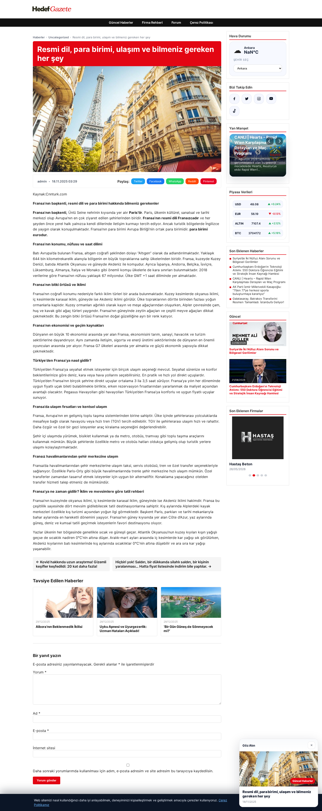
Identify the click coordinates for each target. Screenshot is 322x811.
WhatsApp (175, 181)
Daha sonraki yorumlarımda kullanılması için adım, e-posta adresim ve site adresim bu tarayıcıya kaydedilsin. (123, 771)
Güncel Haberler (121, 22)
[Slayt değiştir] (250, 475)
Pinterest (208, 181)
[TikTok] (234, 111)
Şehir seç (241, 59)
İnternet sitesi (44, 748)
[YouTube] (271, 99)
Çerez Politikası (201, 22)
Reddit (192, 181)
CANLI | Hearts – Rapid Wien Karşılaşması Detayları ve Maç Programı (259, 280)
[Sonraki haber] (279, 141)
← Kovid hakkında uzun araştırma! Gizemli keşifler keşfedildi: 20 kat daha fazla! (71, 564)
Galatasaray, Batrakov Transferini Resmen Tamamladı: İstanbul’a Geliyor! (258, 300)
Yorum (39, 672)
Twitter (138, 181)
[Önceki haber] (270, 141)
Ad (36, 713)
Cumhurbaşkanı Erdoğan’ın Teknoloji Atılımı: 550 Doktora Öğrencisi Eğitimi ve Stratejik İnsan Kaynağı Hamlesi (258, 270)
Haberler (39, 37)
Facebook (155, 181)
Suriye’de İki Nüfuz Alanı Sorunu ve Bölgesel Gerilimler (256, 260)
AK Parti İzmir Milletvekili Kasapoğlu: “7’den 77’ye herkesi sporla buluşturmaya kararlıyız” (257, 290)
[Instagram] (259, 99)
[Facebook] (234, 99)
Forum (176, 22)
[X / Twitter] (247, 99)
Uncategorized (58, 37)
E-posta (41, 730)
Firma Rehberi (152, 22)
